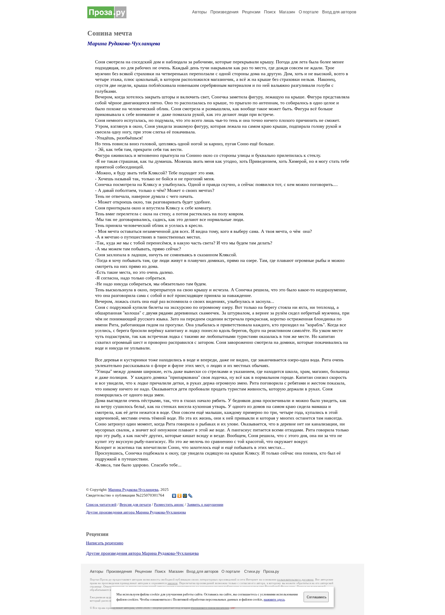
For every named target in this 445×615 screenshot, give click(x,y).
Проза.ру (271, 571)
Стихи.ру (252, 571)
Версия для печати (135, 504)
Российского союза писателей (210, 608)
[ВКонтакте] (174, 495)
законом (172, 583)
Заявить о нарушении (205, 504)
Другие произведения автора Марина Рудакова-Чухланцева (136, 512)
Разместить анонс (169, 504)
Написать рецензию (104, 543)
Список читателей (101, 504)
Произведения (224, 12)
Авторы (199, 12)
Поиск (270, 12)
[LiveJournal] (190, 495)
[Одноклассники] (179, 495)
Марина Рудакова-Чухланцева (123, 43)
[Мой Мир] (185, 495)
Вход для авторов (339, 12)
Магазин (287, 12)
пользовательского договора (295, 579)
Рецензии (251, 12)
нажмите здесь (274, 599)
